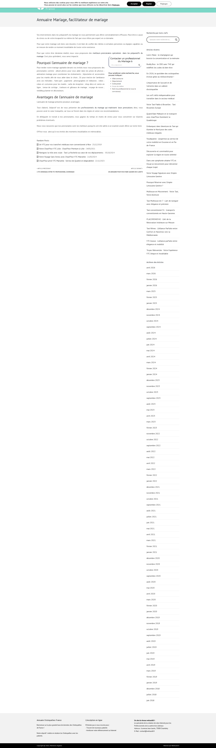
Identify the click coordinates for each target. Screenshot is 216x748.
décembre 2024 (153, 309)
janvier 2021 (151, 552)
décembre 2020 (153, 558)
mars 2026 (151, 273)
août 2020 (151, 582)
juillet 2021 (151, 516)
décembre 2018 (153, 688)
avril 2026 (150, 267)
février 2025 (151, 297)
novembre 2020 (153, 564)
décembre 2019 (153, 617)
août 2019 (151, 641)
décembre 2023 (153, 380)
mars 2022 (151, 469)
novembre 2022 (153, 433)
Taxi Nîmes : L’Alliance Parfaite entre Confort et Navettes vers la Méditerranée (161, 231)
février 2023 (151, 427)
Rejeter (149, 4)
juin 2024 (150, 344)
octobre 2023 (152, 392)
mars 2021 (151, 540)
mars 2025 (151, 291)
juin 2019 (150, 653)
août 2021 (151, 510)
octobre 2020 (152, 570)
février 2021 (151, 546)
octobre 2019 (152, 629)
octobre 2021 (152, 499)
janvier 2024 (151, 374)
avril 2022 (150, 463)
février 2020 (151, 605)
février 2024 (151, 368)
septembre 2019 (153, 635)
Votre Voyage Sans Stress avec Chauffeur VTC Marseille (62, 156)
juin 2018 (150, 700)
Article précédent (55, 170)
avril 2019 (150, 665)
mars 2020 (151, 599)
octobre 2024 (152, 321)
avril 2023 (150, 416)
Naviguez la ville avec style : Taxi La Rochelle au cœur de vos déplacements (71, 152)
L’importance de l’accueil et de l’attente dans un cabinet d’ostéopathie (159, 86)
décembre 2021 (153, 487)
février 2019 (151, 676)
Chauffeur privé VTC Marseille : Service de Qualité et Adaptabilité (66, 160)
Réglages (116, 5)
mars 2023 (151, 421)
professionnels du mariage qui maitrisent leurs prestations (107, 107)
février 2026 (151, 279)
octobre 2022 (152, 439)
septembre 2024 (153, 327)
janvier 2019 (151, 682)
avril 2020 (150, 593)
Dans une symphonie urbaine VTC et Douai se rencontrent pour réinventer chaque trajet (162, 163)
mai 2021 (150, 528)
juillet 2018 (151, 694)
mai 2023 (150, 410)
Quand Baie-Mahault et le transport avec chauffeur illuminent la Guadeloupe (161, 117)
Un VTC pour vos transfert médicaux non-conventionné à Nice (65, 144)
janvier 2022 (151, 481)
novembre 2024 (153, 315)
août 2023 (151, 404)
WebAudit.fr (175, 745)
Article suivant (125, 170)
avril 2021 (150, 534)
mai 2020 (150, 588)
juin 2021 (150, 522)
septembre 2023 (153, 398)
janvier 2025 (151, 303)
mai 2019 (150, 659)
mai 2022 (150, 457)
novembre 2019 (153, 623)
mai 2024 (150, 350)
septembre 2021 (153, 504)
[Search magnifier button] (176, 39)
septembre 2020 (153, 576)
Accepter (134, 4)
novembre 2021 (153, 493)
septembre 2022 (153, 445)
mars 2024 (151, 362)
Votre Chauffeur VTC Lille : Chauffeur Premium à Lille (61, 148)
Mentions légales (56, 745)
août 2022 (151, 451)
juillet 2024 (151, 338)
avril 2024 (150, 356)
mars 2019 (151, 670)
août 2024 (151, 332)
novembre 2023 (153, 386)
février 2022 (151, 475)
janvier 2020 (151, 611)
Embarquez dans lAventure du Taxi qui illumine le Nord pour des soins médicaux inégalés (162, 129)
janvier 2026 (151, 285)
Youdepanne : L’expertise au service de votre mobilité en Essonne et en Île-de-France (162, 142)
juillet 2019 (151, 647)
